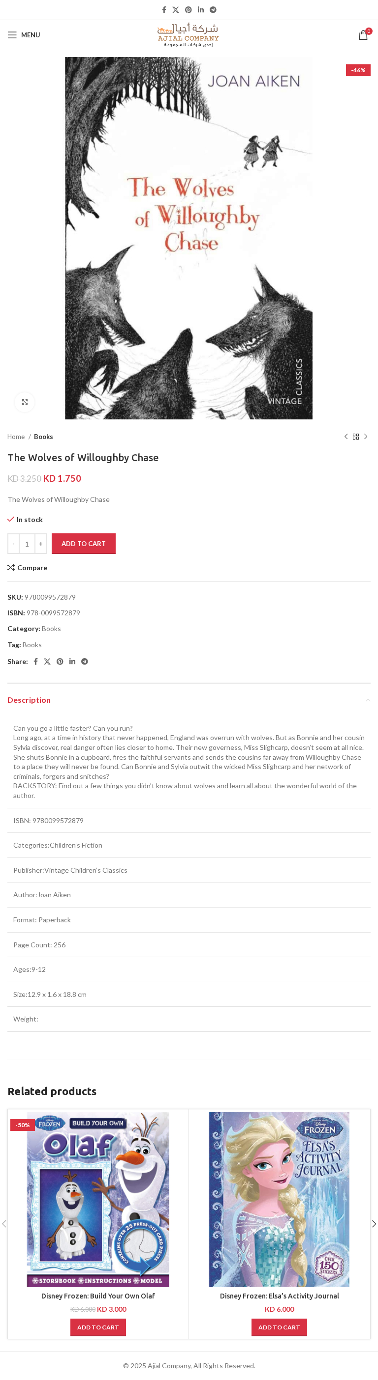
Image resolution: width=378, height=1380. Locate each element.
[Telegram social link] (213, 9)
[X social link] (175, 9)
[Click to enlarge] (24, 402)
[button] (98, 1327)
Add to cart (84, 544)
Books (43, 437)
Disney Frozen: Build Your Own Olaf (98, 1296)
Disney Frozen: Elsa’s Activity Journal (279, 1296)
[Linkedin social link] (201, 9)
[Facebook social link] (164, 9)
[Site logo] (189, 34)
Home (16, 437)
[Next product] (366, 437)
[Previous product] (346, 437)
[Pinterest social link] (188, 9)
